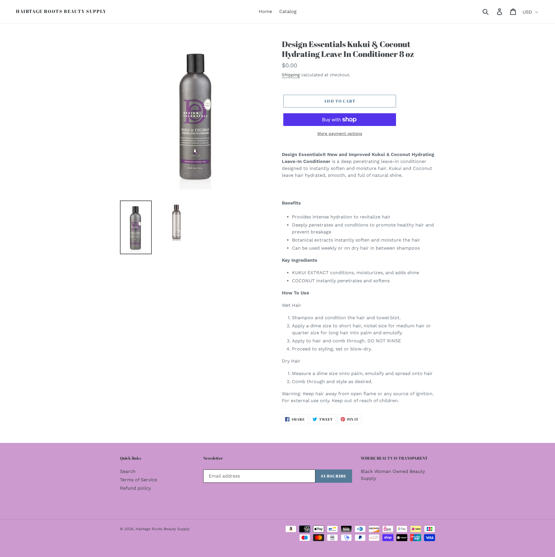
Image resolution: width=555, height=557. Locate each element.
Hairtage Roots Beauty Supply (61, 11)
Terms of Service (138, 479)
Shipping (291, 74)
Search (128, 471)
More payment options (339, 133)
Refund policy (135, 488)
